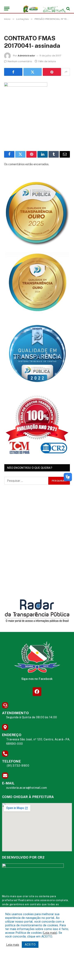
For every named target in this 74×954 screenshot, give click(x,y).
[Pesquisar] (68, 8)
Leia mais (49, 932)
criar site (28, 896)
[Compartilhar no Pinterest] (52, 72)
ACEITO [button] (30, 944)
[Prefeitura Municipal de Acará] (39, 8)
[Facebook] (37, 691)
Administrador (26, 55)
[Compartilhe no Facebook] (13, 72)
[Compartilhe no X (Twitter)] (32, 72)
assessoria (47, 900)
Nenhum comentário (20, 61)
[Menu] (6, 8)
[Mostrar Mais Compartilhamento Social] (66, 72)
